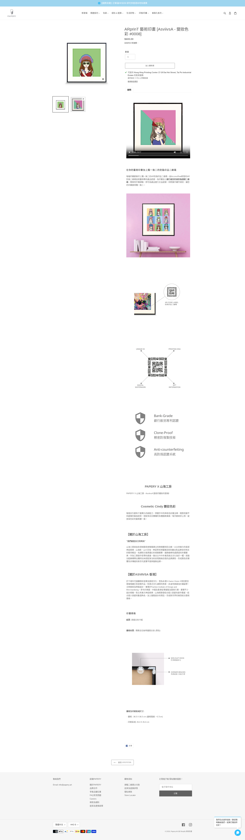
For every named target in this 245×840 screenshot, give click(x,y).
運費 (135, 43)
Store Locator (130, 795)
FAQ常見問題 (95, 795)
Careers (93, 799)
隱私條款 (128, 792)
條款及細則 (94, 802)
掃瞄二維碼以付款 (132, 785)
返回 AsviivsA (124, 762)
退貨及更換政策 (96, 806)
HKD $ (73, 825)
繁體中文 (59, 825)
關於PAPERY (95, 785)
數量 (127, 52)
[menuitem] (84, 13)
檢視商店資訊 (133, 81)
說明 (129, 90)
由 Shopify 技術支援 (185, 831)
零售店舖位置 (95, 792)
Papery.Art (174, 831)
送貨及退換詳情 (131, 788)
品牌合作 (93, 788)
